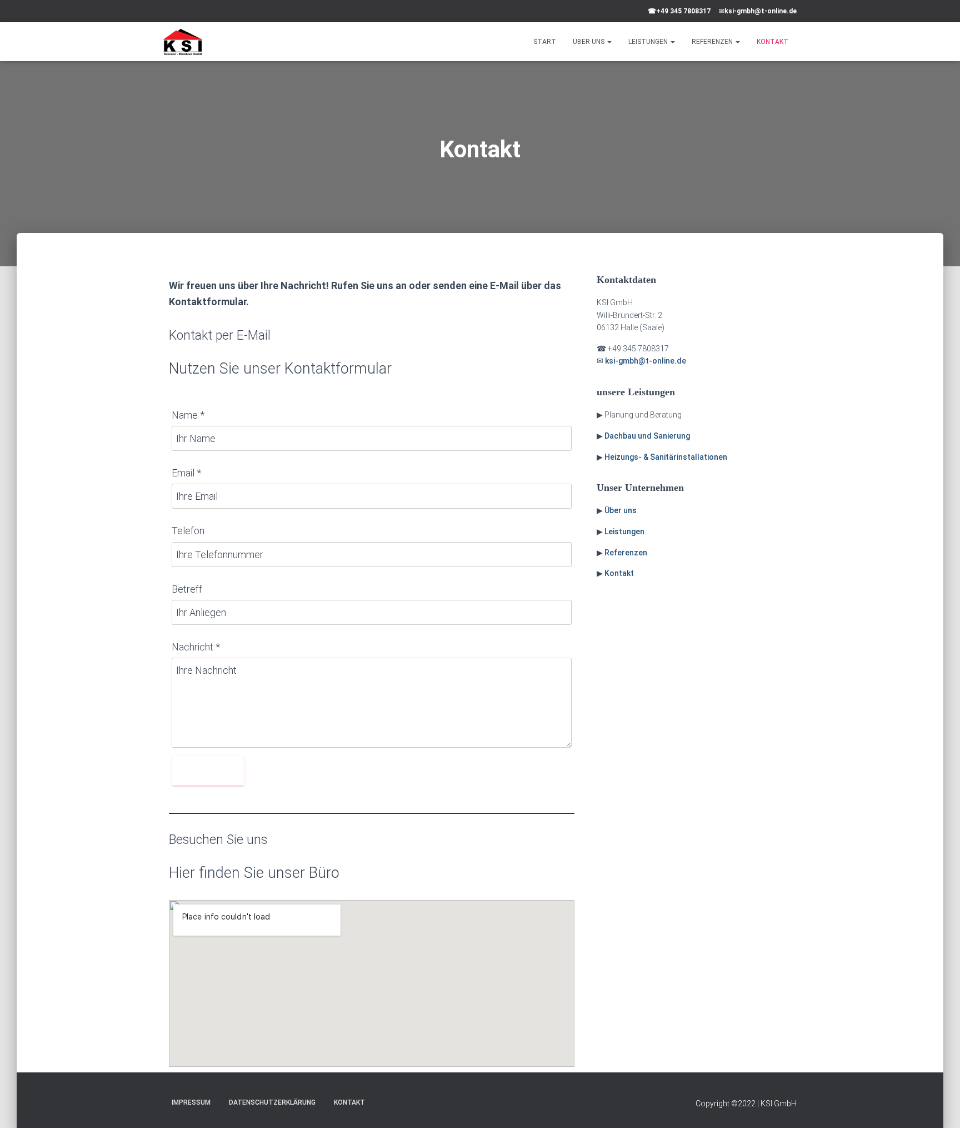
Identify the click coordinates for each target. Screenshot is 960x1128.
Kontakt (619, 573)
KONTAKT (772, 42)
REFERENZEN (713, 42)
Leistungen (624, 531)
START (544, 42)
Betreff (187, 589)
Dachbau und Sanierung (647, 435)
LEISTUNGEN (648, 42)
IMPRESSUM (191, 1102)
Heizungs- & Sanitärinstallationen (665, 457)
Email (186, 473)
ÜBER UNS (589, 42)
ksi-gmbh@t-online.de (760, 11)
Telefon (188, 530)
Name (188, 415)
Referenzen (625, 552)
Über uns (620, 510)
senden (208, 771)
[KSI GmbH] (183, 42)
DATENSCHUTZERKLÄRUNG (272, 1102)
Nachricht (196, 647)
